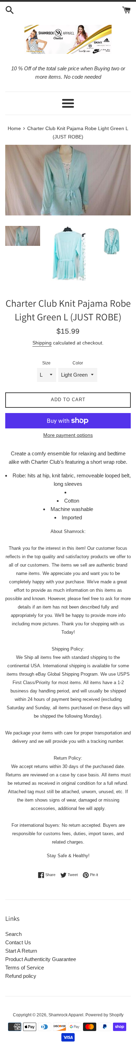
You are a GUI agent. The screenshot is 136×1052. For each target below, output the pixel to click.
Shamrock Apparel (65, 1014)
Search (13, 934)
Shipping (42, 343)
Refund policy (20, 976)
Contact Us (18, 942)
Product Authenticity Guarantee (40, 959)
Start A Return (21, 951)
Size (46, 363)
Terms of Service (24, 968)
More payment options (68, 435)
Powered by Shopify (104, 1014)
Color (78, 363)
